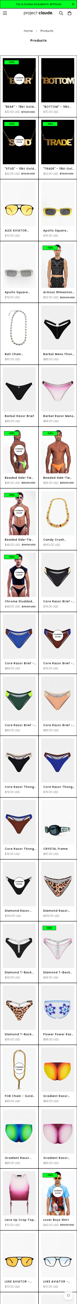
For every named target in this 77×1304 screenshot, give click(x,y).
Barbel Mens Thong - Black (58, 354)
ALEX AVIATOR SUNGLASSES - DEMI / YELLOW (20, 231)
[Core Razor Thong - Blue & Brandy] (57, 760)
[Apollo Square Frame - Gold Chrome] (57, 204)
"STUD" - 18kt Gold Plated (19, 169)
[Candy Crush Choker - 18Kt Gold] (57, 513)
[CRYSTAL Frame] (57, 822)
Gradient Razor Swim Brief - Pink (56, 1158)
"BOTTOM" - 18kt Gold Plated (56, 107)
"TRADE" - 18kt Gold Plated (58, 169)
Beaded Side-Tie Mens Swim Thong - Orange (59, 478)
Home (28, 31)
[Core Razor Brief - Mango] (57, 698)
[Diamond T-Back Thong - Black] (19, 946)
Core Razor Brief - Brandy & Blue (58, 663)
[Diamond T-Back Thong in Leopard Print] (19, 1008)
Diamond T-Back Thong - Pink (56, 972)
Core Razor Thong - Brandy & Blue (19, 849)
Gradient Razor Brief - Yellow (55, 1096)
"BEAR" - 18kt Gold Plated (19, 107)
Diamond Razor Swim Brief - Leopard (55, 911)
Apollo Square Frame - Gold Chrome (54, 231)
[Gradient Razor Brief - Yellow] (57, 1069)
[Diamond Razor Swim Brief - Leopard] (57, 884)
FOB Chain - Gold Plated (19, 1096)
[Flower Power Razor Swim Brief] (57, 1008)
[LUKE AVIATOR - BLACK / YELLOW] (19, 1255)
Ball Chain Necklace (13, 354)
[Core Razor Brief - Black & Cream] (57, 575)
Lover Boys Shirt (56, 1220)
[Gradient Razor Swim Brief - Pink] (57, 1131)
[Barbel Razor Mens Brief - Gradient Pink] (57, 389)
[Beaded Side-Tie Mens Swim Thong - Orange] (57, 451)
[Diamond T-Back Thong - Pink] (57, 946)
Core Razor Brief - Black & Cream (58, 601)
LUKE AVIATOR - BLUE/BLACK (55, 1282)
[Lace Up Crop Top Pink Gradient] (19, 1193)
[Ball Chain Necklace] (19, 327)
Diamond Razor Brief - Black (17, 911)
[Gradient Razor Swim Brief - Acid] (19, 1131)
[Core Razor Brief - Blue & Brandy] (19, 636)
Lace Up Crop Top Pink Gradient (19, 1220)
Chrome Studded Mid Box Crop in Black (18, 601)
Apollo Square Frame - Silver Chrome (16, 292)
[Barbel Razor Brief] (19, 389)
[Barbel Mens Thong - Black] (57, 327)
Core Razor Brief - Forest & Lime (19, 725)
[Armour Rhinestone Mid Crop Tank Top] (57, 266)
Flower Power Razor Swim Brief (59, 1034)
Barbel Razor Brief (19, 416)
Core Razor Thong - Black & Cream (19, 787)
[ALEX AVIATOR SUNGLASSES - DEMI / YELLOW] (19, 204)
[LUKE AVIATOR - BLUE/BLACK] (57, 1255)
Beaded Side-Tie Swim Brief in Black (20, 540)
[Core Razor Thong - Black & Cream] (19, 760)
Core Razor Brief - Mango (58, 725)
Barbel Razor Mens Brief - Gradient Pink (58, 416)
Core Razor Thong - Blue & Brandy (58, 787)
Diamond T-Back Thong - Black (18, 972)
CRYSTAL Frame (55, 849)
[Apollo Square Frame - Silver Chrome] (19, 266)
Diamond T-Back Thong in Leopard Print (19, 1034)
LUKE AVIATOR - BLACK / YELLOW (17, 1282)
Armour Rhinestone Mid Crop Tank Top (58, 292)
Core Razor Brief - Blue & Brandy (19, 663)
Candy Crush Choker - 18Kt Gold (58, 540)
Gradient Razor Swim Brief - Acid (18, 1158)
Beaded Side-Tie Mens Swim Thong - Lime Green (20, 478)
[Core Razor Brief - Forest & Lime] (19, 698)
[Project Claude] (38, 13)
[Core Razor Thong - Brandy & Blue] (19, 822)
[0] (69, 13)
